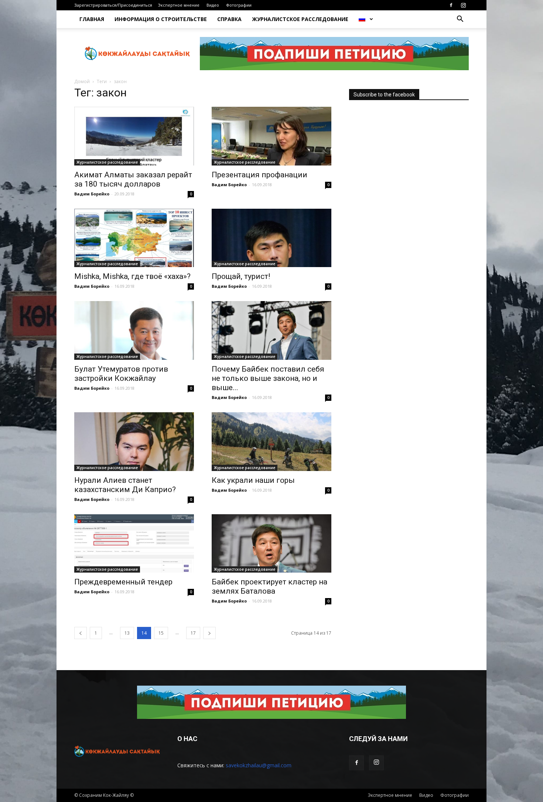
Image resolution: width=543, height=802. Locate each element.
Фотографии (239, 5)
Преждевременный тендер (123, 581)
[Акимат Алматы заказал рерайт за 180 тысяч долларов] (134, 136)
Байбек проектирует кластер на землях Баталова (269, 586)
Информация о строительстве (161, 19)
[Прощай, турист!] (271, 238)
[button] (460, 19)
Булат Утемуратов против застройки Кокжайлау (121, 374)
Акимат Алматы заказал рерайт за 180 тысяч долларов (133, 179)
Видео (212, 5)
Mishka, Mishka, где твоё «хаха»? (132, 276)
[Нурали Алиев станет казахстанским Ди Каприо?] (134, 441)
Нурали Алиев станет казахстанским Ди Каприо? (125, 485)
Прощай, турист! (241, 276)
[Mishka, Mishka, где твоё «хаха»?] (134, 238)
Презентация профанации (259, 174)
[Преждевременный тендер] (134, 543)
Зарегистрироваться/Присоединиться (113, 5)
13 (127, 633)
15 (161, 633)
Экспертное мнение (178, 5)
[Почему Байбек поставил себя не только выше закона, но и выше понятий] (271, 330)
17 (193, 633)
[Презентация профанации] (271, 136)
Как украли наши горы (253, 480)
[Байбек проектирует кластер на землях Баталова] (271, 543)
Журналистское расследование (300, 19)
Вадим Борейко (91, 194)
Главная (91, 19)
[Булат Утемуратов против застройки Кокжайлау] (134, 330)
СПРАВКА (229, 19)
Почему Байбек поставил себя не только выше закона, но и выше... (268, 378)
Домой (82, 81)
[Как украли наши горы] (271, 441)
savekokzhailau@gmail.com (258, 765)
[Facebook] (451, 5)
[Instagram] (463, 5)
